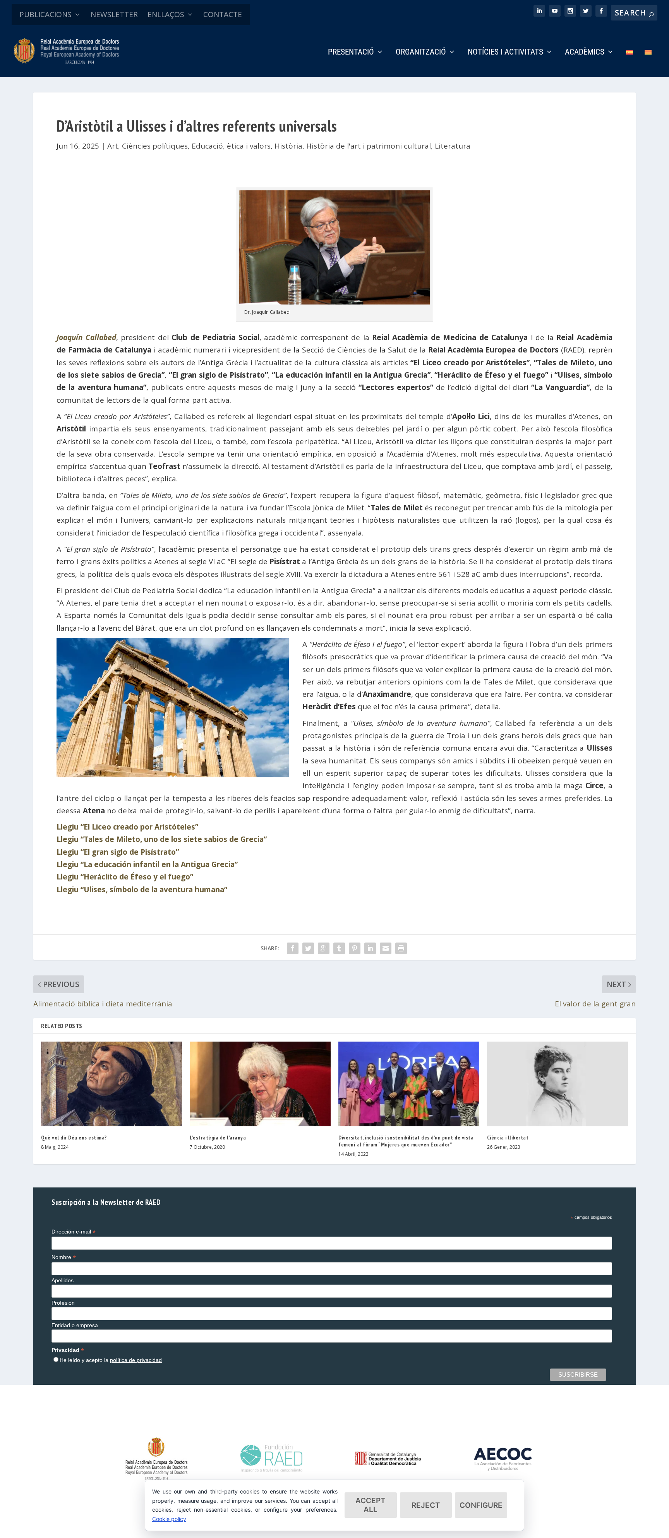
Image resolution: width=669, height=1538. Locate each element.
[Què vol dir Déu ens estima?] (111, 1084)
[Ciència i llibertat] (557, 1084)
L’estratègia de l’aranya (218, 1137)
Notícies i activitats (505, 52)
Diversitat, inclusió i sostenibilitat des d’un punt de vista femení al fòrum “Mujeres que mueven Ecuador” (405, 1141)
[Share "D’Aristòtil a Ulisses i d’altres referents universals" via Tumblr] (339, 948)
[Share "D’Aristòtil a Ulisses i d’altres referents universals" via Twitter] (308, 948)
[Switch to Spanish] (629, 63)
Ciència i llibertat (508, 1137)
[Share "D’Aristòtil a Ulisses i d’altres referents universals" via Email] (385, 948)
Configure (481, 1505)
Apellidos (62, 1280)
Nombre (63, 1257)
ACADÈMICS (584, 52)
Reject (426, 1505)
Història (288, 146)
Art (112, 146)
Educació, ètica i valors (231, 146)
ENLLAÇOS (166, 14)
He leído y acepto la (111, 1360)
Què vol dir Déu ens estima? (74, 1137)
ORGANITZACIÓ (421, 52)
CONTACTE (222, 14)
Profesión (63, 1303)
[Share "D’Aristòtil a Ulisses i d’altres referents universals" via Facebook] (292, 948)
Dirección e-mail (73, 1231)
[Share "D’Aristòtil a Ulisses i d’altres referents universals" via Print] (401, 948)
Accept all (370, 1505)
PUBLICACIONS (45, 14)
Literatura (452, 146)
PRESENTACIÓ (351, 52)
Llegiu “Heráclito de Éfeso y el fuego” (125, 877)
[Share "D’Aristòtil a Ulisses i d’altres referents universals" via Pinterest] (354, 948)
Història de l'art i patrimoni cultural (368, 146)
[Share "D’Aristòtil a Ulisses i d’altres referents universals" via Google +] (323, 948)
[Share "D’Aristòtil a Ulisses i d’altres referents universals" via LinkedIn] (370, 948)
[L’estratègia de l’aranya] (260, 1084)
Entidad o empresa (74, 1325)
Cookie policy (169, 1519)
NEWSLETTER (114, 14)
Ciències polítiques (155, 146)
